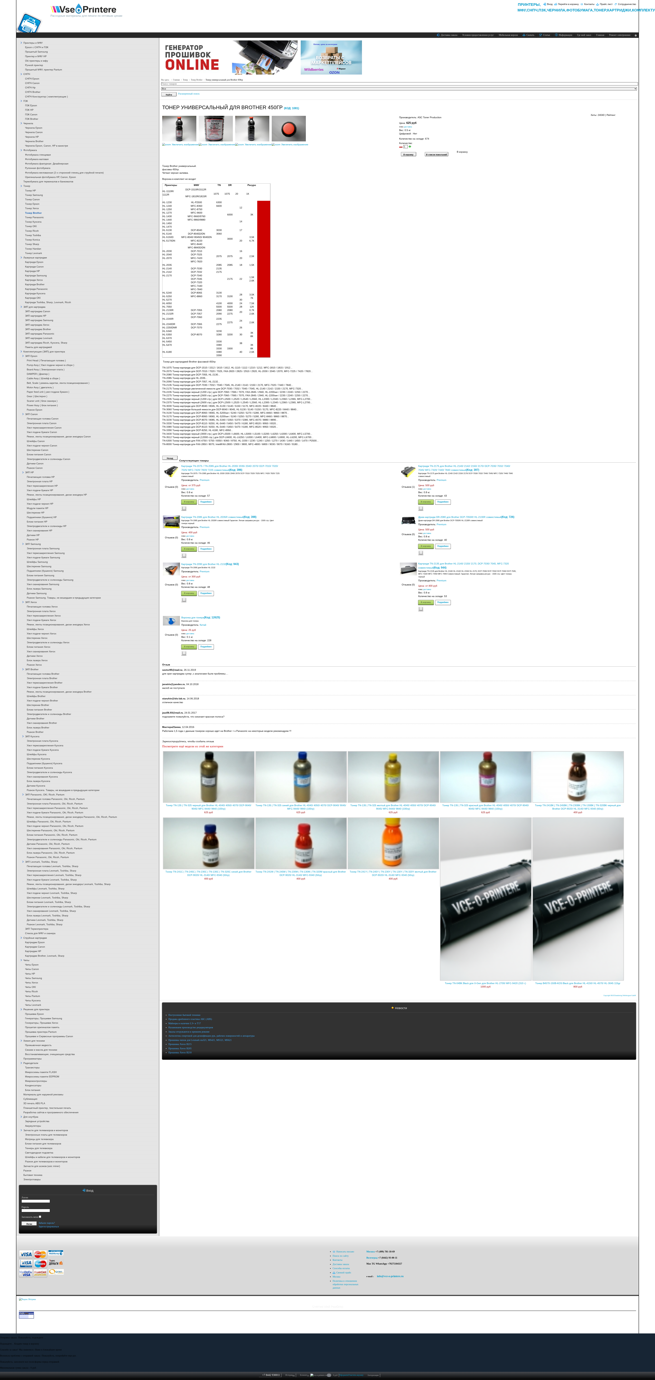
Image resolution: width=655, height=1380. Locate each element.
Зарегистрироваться (49, 1226)
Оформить (343, 1375)
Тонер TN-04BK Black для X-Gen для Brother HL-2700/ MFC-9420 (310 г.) (485, 983)
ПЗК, (542, 10)
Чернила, (556, 10)
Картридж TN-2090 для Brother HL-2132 (203, 564)
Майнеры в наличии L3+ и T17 (184, 1023)
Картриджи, (619, 10)
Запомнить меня (29, 1217)
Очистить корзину (355, 1375)
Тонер (185, 80)
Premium (204, 480)
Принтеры (529, 4)
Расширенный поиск (189, 93)
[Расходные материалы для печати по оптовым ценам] (83, 8)
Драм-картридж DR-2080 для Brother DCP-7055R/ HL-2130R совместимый (459, 517)
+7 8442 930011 (271, 1375)
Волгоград (371, 1257)
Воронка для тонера (192, 617)
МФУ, (522, 10)
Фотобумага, (580, 10)
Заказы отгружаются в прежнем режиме (188, 1031)
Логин (24, 1197)
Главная (176, 80)
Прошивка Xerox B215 (180, 1044)
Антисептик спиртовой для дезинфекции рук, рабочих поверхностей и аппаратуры (211, 1036)
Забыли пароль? (47, 1223)
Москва (370, 1251)
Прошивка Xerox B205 (180, 1048)
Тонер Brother (196, 80)
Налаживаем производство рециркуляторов (190, 1027)
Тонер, (600, 10)
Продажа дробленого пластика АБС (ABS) (190, 1019)
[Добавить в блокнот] (183, 508)
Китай (203, 625)
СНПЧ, (532, 10)
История (290, 1375)
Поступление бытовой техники (184, 1015)
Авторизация (373, 1375)
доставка (408, 127)
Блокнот (304, 1375)
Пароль (25, 1207)
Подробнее (206, 501)
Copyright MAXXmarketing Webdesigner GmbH (619, 995)
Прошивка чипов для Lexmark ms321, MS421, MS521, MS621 (200, 1040)
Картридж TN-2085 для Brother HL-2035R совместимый (212, 517)
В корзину (189, 501)
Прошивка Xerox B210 (180, 1052)
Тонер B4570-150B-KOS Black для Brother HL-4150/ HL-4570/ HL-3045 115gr (577, 983)
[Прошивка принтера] (31, 1241)
